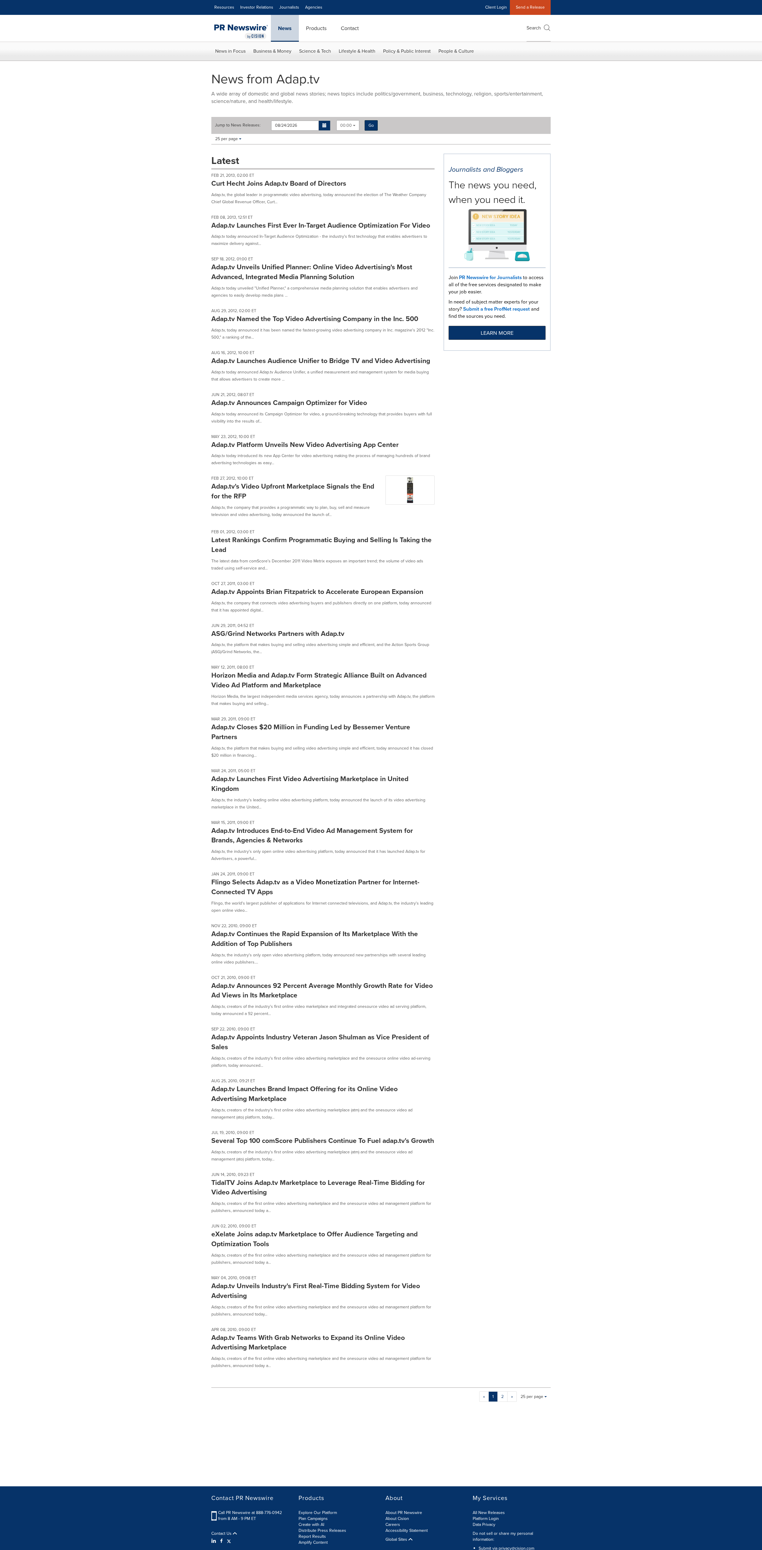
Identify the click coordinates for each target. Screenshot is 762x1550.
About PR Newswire (403, 1513)
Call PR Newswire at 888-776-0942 (250, 1513)
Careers (392, 1524)
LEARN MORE (497, 333)
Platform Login (486, 1518)
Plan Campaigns (313, 1518)
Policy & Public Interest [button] (407, 51)
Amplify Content (313, 1542)
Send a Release (530, 7)
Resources (224, 7)
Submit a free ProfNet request (496, 309)
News (285, 28)
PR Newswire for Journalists (490, 277)
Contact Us (222, 1534)
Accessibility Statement (406, 1530)
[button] (324, 126)
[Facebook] (221, 1541)
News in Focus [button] (230, 51)
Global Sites (396, 1540)
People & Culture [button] (456, 51)
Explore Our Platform (318, 1513)
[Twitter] (228, 1541)
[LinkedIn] (214, 1541)
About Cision (397, 1518)
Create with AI (311, 1524)
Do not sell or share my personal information (503, 1536)
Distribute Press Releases (322, 1530)
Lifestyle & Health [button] (357, 51)
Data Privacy (484, 1524)
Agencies (313, 7)
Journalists (289, 7)
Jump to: (237, 125)
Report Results (312, 1536)
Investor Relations (256, 7)
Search (534, 27)
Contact (350, 28)
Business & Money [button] (272, 51)
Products (316, 28)
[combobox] (347, 125)
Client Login (496, 7)
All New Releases (489, 1513)
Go (371, 125)
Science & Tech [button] (315, 51)
